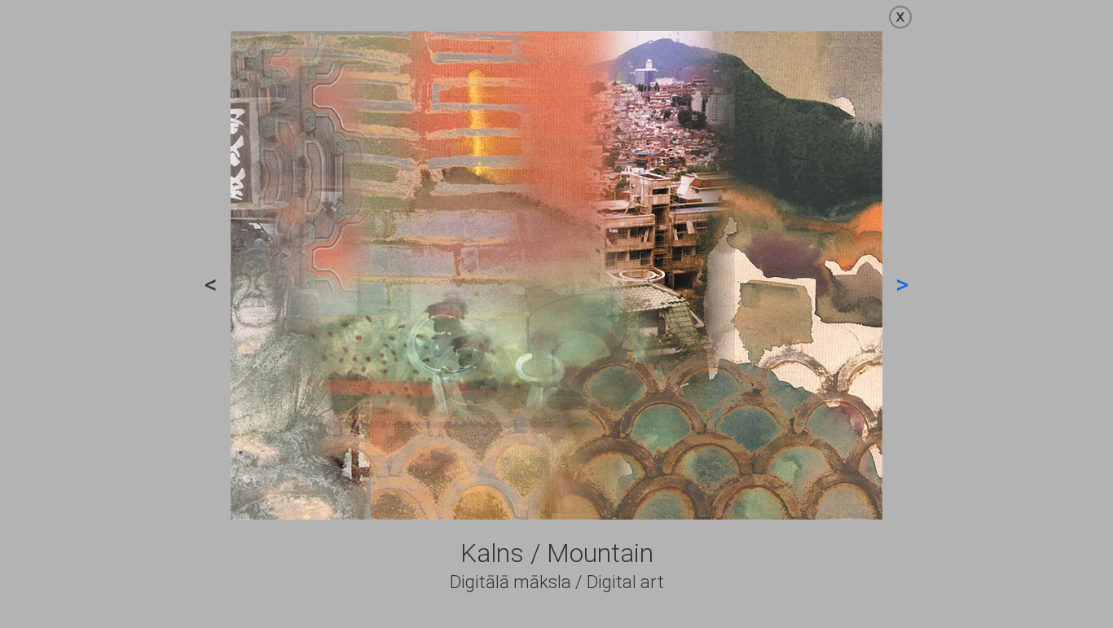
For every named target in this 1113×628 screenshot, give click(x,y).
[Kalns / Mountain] (556, 515)
